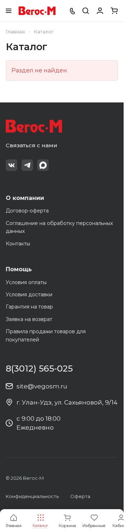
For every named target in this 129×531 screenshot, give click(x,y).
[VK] (11, 165)
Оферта (80, 496)
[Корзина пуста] (114, 10)
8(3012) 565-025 (39, 369)
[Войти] (100, 10)
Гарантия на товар (29, 306)
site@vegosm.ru (41, 386)
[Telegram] (27, 165)
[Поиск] (85, 10)
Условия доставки (29, 294)
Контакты (18, 243)
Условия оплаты (26, 282)
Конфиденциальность (32, 496)
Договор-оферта (27, 210)
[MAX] (43, 165)
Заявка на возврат (29, 319)
